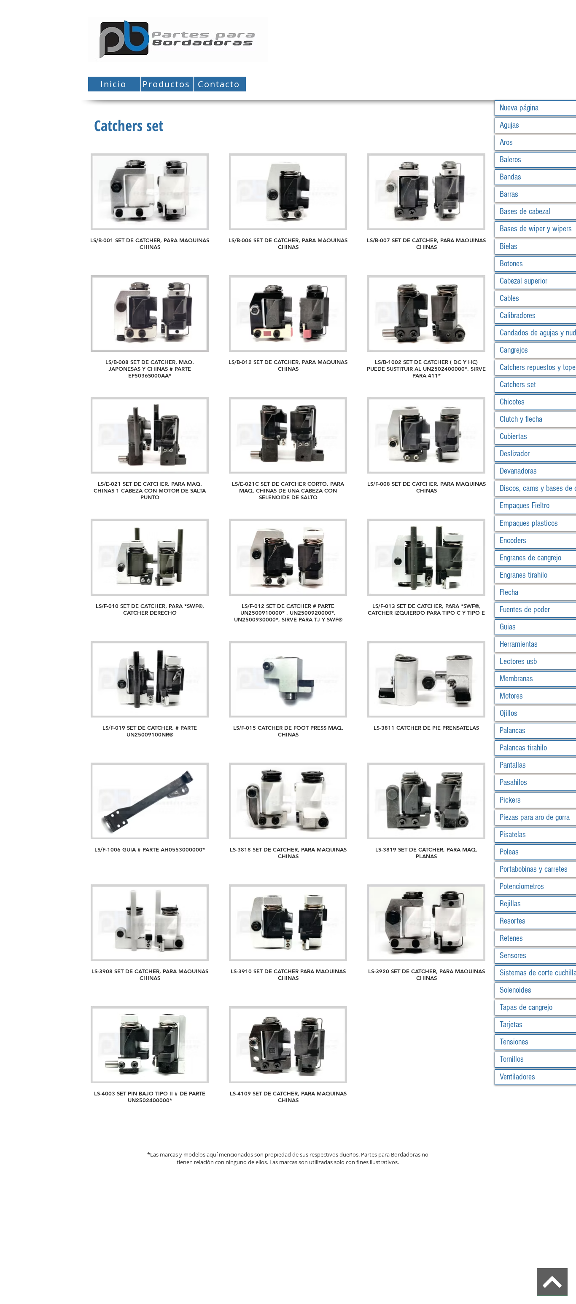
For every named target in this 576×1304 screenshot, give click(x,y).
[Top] (552, 1282)
